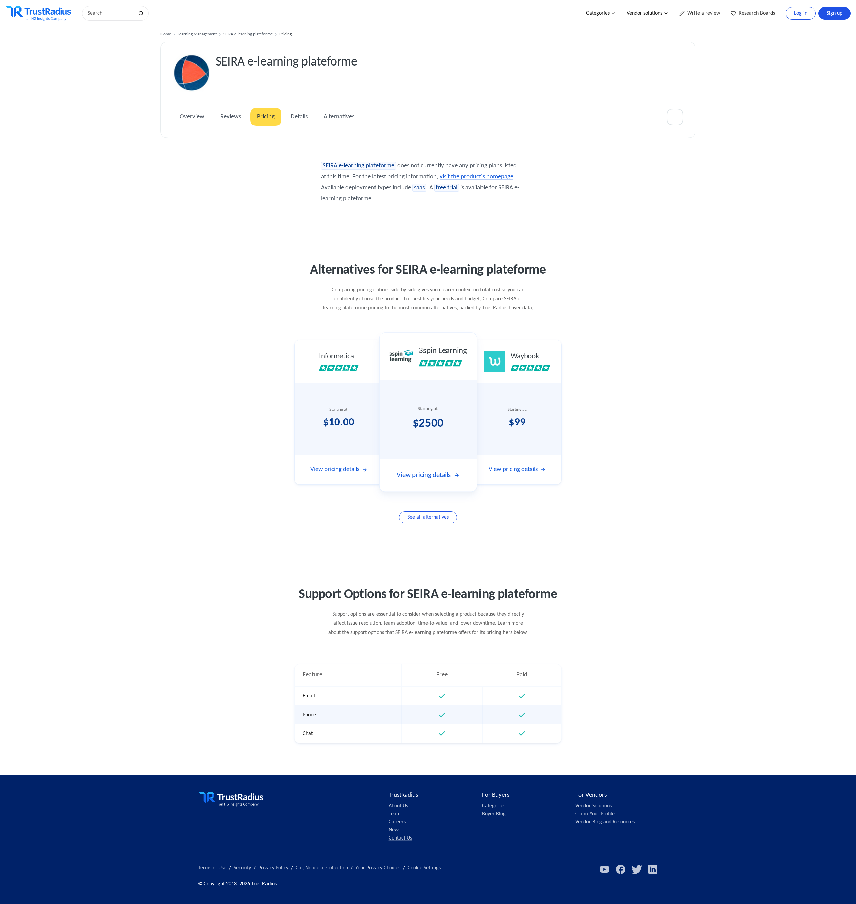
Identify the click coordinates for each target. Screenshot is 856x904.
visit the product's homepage (476, 177)
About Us (398, 806)
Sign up (834, 13)
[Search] (141, 13)
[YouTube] (604, 869)
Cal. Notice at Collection (322, 868)
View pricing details (334, 469)
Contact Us (400, 838)
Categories (598, 13)
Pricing (266, 117)
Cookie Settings (424, 868)
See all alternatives (428, 517)
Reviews (230, 117)
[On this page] (675, 117)
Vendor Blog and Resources (605, 822)
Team (395, 814)
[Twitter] (636, 869)
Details (299, 117)
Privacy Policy (273, 868)
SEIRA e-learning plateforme (248, 34)
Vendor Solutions (593, 806)
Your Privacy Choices (377, 868)
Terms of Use (212, 868)
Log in (800, 13)
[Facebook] (620, 869)
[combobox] (110, 13)
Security (242, 868)
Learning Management (197, 34)
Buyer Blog (494, 814)
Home (165, 34)
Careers (397, 822)
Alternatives (339, 117)
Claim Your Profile (595, 814)
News (394, 830)
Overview (192, 117)
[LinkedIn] (652, 869)
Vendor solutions (644, 13)
